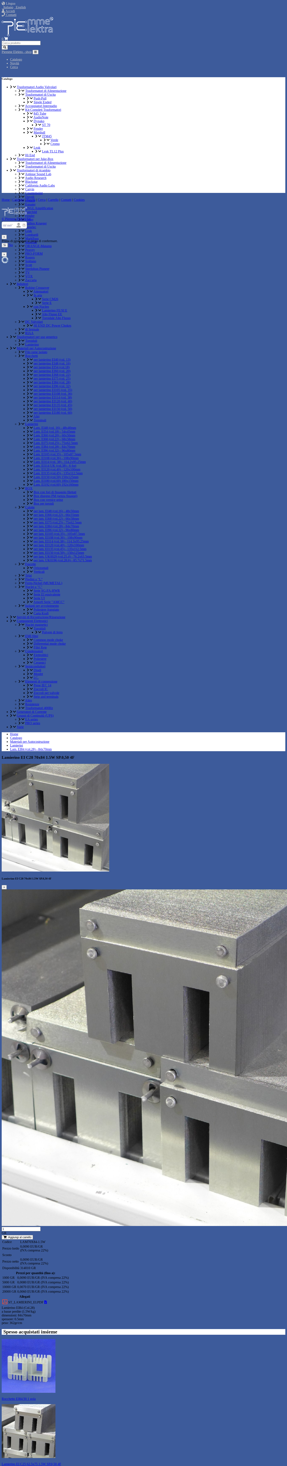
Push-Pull (40, 98)
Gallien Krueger (36, 223)
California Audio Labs (40, 185)
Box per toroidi (44, 503)
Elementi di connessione (41, 681)
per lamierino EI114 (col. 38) (53, 397)
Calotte (30, 507)
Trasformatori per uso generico (37, 337)
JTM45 (47, 136)
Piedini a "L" (34, 579)
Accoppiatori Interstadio (41, 106)
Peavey (30, 250)
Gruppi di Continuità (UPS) (35, 715)
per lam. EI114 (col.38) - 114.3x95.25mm (61, 541)
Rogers (30, 257)
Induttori (22, 284)
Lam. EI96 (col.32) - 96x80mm (54, 450)
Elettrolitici (41, 655)
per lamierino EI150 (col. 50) (53, 409)
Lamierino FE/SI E (54, 310)
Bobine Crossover (37, 287)
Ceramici (40, 662)
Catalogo (16, 59)
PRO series (32, 723)
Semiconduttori (35, 666)
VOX (29, 276)
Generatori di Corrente (32, 712)
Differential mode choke (50, 643)
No (11, 245)
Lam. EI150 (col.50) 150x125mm (56, 477)
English (20, 7)
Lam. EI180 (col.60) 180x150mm (56, 481)
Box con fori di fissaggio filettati (55, 492)
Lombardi (31, 234)
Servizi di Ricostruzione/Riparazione (41, 617)
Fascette (30, 564)
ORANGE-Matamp (38, 246)
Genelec (30, 227)
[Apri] (45, 1302)
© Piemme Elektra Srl (16, 219)
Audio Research (35, 178)
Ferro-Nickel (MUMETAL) (43, 583)
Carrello (53, 200)
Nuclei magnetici (36, 624)
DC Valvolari (34, 322)
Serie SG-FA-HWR (47, 590)
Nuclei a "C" (33, 587)
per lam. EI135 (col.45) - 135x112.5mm (60, 549)
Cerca (14, 67)
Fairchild (31, 212)
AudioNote (40, 117)
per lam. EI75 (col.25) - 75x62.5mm (58, 522)
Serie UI (39, 598)
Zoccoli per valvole (46, 693)
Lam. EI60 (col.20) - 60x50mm (54, 435)
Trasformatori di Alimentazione (45, 91)
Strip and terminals (46, 696)
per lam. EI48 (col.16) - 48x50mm (56, 511)
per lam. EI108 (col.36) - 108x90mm (58, 537)
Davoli (29, 197)
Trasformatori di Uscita (40, 94)
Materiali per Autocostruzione (36, 348)
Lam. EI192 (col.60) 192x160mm (56, 484)
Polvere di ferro (52, 632)
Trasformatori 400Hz (39, 708)
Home (14, 734)
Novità (14, 63)
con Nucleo (41, 306)
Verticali (39, 571)
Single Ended (42, 102)
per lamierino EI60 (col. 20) (52, 371)
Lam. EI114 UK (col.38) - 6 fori (55, 465)
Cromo (55, 144)
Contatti (10, 15)
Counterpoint (34, 193)
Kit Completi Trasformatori (43, 109)
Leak (37, 147)
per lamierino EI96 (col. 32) (52, 386)
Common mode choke (48, 640)
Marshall (39, 132)
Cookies (79, 200)
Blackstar (31, 181)
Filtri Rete (40, 647)
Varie (20, 727)
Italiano (7, 7)
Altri (36, 416)
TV (27, 272)
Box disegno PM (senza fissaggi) (55, 496)
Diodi (37, 670)
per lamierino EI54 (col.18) (52, 367)
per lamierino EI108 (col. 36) (53, 393)
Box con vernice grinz (48, 499)
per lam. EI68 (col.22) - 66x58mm (56, 518)
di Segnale (32, 329)
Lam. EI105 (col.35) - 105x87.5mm (57, 454)
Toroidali (31, 340)
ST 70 (46, 125)
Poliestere (40, 659)
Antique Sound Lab (38, 174)
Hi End (30, 155)
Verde (54, 140)
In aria (38, 295)
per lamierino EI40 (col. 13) (52, 359)
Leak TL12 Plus (53, 151)
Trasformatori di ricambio (33, 170)
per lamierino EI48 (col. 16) (52, 363)
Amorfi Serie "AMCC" (49, 602)
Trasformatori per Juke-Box (35, 159)
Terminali (40, 420)
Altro (28, 700)
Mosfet (38, 674)
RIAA (29, 333)
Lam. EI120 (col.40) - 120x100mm (57, 469)
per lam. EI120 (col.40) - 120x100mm (59, 545)
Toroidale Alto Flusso (56, 318)
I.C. (36, 677)
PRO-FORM (34, 253)
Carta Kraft (41, 613)
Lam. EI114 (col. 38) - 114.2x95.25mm (60, 462)
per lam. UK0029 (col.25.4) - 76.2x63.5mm (63, 556)
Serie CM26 (50, 299)
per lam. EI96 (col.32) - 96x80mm (56, 530)
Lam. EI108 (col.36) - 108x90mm (56, 458)
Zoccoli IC (41, 689)
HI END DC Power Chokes (52, 325)
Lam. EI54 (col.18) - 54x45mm (54, 431)
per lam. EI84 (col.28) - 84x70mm (56, 526)
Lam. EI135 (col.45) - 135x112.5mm (58, 473)
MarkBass (32, 238)
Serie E (47, 303)
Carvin (29, 189)
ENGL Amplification (39, 208)
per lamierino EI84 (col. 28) (52, 382)
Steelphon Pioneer (37, 269)
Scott (28, 265)
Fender (38, 128)
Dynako (39, 121)
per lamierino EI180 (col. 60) (53, 412)
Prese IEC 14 (42, 685)
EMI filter (31, 636)
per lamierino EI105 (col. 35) (53, 390)
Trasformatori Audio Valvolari (37, 87)
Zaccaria (31, 280)
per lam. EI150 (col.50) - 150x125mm (59, 553)
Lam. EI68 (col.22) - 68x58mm (54, 439)
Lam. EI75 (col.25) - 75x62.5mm (56, 443)
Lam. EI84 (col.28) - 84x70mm (54, 446)
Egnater (30, 204)
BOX (29, 488)
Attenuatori (40, 291)
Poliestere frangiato (46, 609)
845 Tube (40, 113)
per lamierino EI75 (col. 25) (52, 378)
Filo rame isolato (36, 352)
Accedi (10, 11)
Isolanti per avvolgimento (42, 606)
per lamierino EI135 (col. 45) (53, 405)
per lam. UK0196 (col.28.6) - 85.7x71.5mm (63, 560)
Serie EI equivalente (47, 594)
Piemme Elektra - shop (17, 52)
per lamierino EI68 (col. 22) (52, 375)
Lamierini (31, 424)
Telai (28, 575)
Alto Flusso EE (52, 314)
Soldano (30, 261)
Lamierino (32, 344)
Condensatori (34, 651)
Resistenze (32, 704)
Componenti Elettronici (32, 621)
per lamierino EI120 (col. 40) (53, 401)
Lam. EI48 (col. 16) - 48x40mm (55, 428)
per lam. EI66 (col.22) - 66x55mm (56, 515)
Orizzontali (41, 568)
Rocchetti (31, 356)
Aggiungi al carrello (19, 1237)
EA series (31, 719)
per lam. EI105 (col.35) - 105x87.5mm (59, 534)
